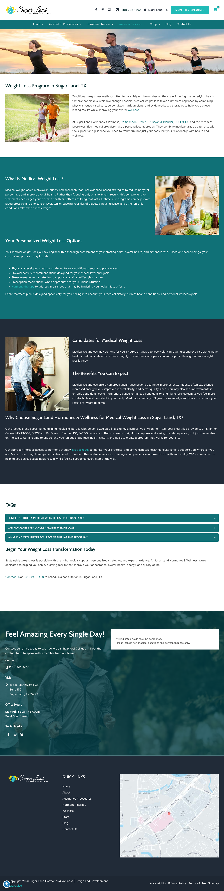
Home (66, 786)
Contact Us (69, 829)
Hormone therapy (22, 286)
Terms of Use (197, 883)
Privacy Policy (177, 883)
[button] (190, 10)
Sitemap (213, 883)
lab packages (80, 449)
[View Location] (146, 9)
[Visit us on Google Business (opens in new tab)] (110, 10)
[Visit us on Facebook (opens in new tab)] (96, 10)
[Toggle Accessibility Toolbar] (6, 884)
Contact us (12, 577)
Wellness (68, 810)
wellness (133, 110)
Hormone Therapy (74, 804)
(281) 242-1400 (34, 577)
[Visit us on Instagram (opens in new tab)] (103, 10)
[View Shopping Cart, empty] (215, 10)
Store (65, 816)
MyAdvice (15, 885)
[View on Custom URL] (169, 815)
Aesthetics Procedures (76, 798)
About (66, 792)
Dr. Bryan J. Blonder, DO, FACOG (168, 122)
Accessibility (158, 883)
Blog (65, 823)
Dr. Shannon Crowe (133, 122)
